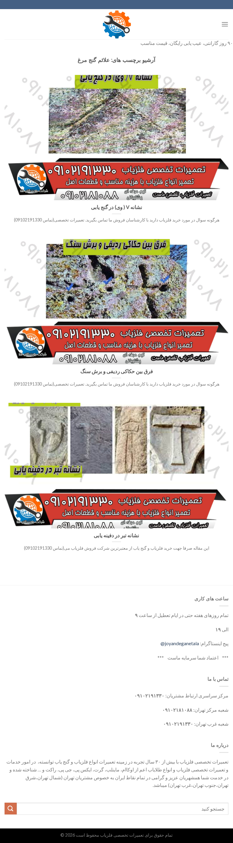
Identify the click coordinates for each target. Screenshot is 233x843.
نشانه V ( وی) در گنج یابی (116, 207)
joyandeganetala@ (179, 643)
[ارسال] (11, 808)
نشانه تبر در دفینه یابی (116, 535)
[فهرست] (224, 24)
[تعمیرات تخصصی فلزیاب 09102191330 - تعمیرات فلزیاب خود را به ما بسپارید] (116, 24)
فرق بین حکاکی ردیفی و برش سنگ (116, 371)
